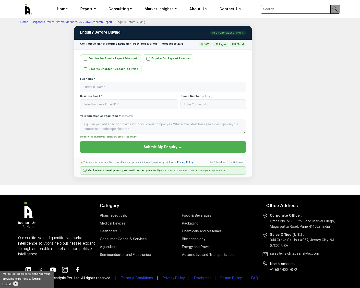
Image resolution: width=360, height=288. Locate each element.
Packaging (190, 223)
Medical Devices (113, 223)
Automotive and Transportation (208, 254)
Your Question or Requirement (106, 116)
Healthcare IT (111, 231)
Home (62, 9)
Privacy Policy (185, 162)
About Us (198, 9)
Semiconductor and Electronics (125, 254)
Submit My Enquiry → (163, 147)
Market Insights (159, 9)
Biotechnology (193, 239)
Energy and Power (196, 247)
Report (86, 9)
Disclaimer (202, 278)
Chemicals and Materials (202, 231)
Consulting (118, 9)
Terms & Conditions (136, 278)
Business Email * (91, 96)
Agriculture (109, 247)
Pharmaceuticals (113, 215)
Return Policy (231, 278)
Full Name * (88, 78)
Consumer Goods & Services (123, 239)
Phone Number (196, 96)
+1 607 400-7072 (283, 269)
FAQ (254, 278)
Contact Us (230, 9)
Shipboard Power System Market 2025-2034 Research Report (72, 22)
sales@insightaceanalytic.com (294, 253)
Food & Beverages (197, 215)
